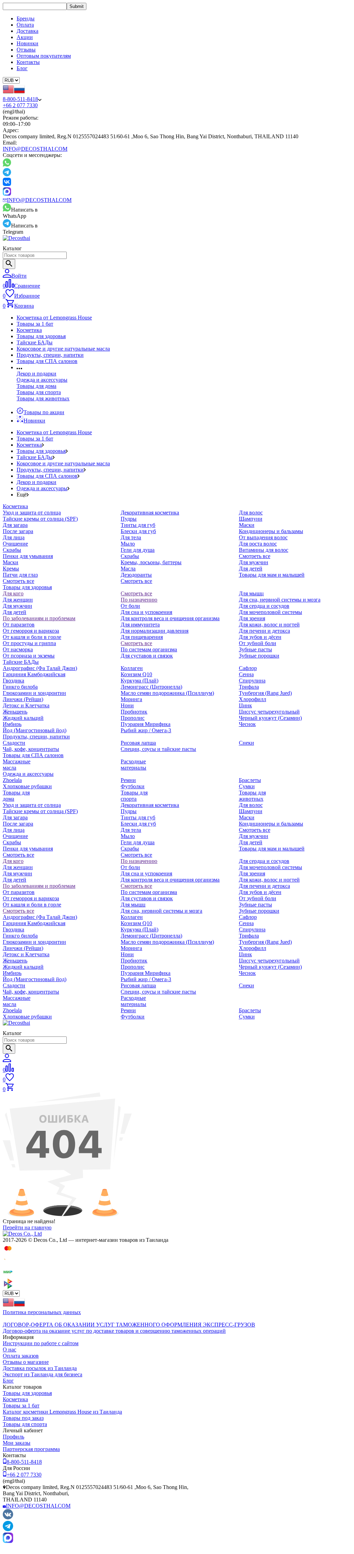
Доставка (27, 31)
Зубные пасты (255, 649)
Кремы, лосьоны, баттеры (151, 562)
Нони (127, 705)
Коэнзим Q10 (136, 674)
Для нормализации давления (154, 631)
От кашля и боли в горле (32, 637)
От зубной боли (257, 643)
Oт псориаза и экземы (29, 656)
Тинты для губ (138, 525)
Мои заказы (16, 1443)
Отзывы (26, 50)
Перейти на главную (27, 1227)
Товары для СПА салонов (47, 361)
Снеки (246, 743)
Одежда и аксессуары (42, 380)
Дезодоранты (136, 575)
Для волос (251, 512)
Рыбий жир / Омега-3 (146, 730)
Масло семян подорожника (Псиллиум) (167, 693)
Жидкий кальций (23, 718)
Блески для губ (138, 531)
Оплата (25, 25)
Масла (128, 568)
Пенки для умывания (28, 556)
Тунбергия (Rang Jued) (265, 693)
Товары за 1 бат (35, 324)
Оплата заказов (21, 1356)
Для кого (13, 593)
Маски (10, 562)
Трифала (249, 687)
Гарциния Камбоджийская (34, 674)
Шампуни (250, 519)
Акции (25, 37)
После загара (18, 531)
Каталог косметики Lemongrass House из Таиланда (62, 1412)
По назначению (139, 600)
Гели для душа (138, 550)
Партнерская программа (31, 1449)
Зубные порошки (259, 656)
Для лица (14, 537)
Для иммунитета (140, 624)
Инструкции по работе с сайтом (40, 1343)
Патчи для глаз (20, 575)
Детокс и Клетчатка (26, 705)
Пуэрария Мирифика (145, 724)
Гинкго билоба (20, 687)
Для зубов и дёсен (260, 637)
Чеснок (247, 724)
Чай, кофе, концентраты (31, 749)
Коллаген (132, 668)
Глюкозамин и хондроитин (34, 693)
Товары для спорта (39, 392)
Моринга (131, 699)
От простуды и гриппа (29, 643)
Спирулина (252, 680)
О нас (9, 1349)
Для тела (131, 537)
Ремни (128, 780)
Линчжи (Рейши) (23, 699)
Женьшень (15, 712)
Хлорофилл (252, 699)
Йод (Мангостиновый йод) (34, 730)
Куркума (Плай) (139, 680)
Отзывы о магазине (26, 1362)
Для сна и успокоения (146, 612)
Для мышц (251, 593)
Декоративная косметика (150, 512)
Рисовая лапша (138, 743)
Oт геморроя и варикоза (31, 631)
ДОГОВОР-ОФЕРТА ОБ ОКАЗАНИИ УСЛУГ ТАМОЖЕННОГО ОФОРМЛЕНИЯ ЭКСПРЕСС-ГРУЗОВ (129, 1325)
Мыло (128, 544)
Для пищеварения (142, 637)
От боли (130, 606)
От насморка (18, 649)
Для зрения (252, 618)
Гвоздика (13, 680)
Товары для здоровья (41, 336)
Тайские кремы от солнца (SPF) (40, 519)
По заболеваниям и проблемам (39, 618)
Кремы (11, 568)
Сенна (246, 674)
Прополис (133, 718)
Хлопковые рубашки (27, 786)
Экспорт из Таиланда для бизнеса (42, 1374)
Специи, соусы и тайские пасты (158, 749)
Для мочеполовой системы (270, 612)
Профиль (13, 1437)
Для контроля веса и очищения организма (170, 618)
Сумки (247, 786)
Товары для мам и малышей (272, 575)
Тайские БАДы (35, 342)
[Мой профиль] (7, 1060)
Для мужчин (253, 562)
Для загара (15, 525)
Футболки (133, 786)
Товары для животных (43, 398)
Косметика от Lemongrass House (54, 317)
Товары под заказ (23, 1418)
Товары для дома (36, 386)
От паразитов (19, 624)
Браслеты (250, 780)
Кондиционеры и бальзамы (271, 531)
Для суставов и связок (147, 656)
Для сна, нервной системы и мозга (279, 600)
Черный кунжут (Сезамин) (270, 718)
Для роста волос (258, 544)
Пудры (129, 519)
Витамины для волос (263, 550)
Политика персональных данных (42, 1312)
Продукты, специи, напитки (50, 355)
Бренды (26, 18)
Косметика (29, 330)
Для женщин (18, 600)
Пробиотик (134, 712)
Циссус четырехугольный (269, 712)
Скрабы (12, 550)
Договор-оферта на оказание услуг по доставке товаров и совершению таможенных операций (114, 1331)
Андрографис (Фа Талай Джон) (40, 668)
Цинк (245, 705)
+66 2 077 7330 (20, 105)
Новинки (27, 43)
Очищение (15, 544)
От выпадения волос (263, 537)
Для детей (250, 568)
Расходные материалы (133, 765)
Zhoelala (12, 780)
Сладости (14, 743)
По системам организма (149, 649)
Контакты (28, 62)
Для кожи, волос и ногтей (269, 624)
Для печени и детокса (264, 631)
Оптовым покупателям (44, 56)
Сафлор (248, 668)
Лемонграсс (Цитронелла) (151, 687)
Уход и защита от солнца (32, 512)
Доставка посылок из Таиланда (40, 1368)
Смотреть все (18, 581)
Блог (22, 68)
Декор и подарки (36, 373)
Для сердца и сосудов (264, 606)
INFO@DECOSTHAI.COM (35, 149)
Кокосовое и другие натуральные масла (63, 349)
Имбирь (12, 724)
